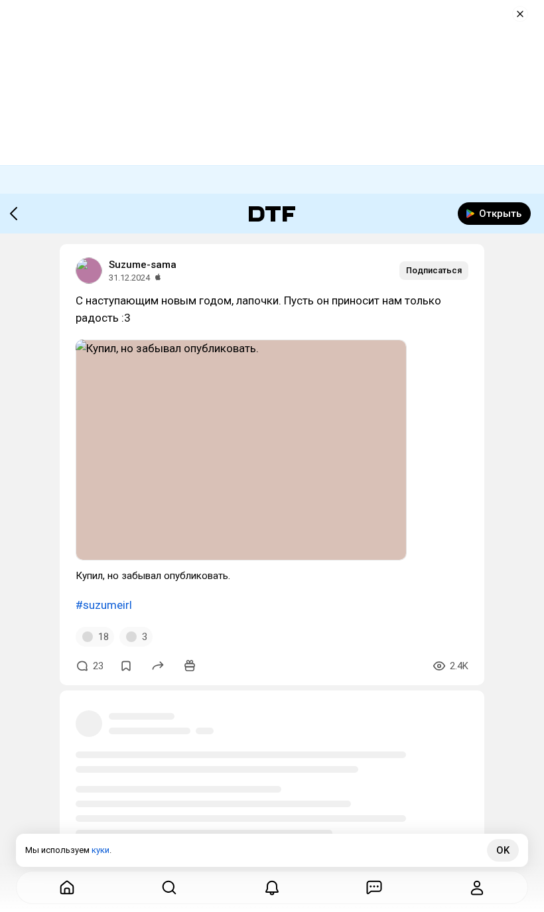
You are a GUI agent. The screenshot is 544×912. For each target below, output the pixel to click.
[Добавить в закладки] (126, 666)
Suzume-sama (142, 265)
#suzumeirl (104, 605)
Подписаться (434, 270)
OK (503, 850)
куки (100, 850)
